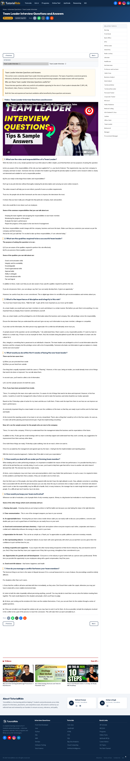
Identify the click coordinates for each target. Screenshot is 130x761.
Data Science (39, 748)
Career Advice (104, 742)
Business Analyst (109, 77)
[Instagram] (124, 3)
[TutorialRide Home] (10, 3)
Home (5, 9)
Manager (107, 132)
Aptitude (67, 3)
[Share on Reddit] (52, 18)
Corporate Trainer (109, 97)
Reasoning (77, 3)
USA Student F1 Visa (110, 112)
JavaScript (70, 728)
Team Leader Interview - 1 (12, 64)
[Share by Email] (34, 18)
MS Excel (107, 101)
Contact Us (117, 758)
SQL (36, 735)
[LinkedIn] (128, 3)
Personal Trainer (109, 93)
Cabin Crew (107, 73)
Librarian (106, 58)
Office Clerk (107, 120)
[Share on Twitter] (43, 18)
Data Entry (107, 50)
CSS (68, 735)
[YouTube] (119, 3)
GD (85, 3)
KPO (105, 42)
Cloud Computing (72, 745)
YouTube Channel (105, 748)
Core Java (70, 725)
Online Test (56, 3)
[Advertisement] (50, 38)
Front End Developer (41, 725)
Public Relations (109, 105)
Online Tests (104, 735)
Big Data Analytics (73, 742)
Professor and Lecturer (111, 69)
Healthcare (107, 62)
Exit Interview (108, 65)
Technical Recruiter (110, 89)
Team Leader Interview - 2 (57, 64)
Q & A (37, 3)
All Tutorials (103, 725)
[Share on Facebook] (47, 18)
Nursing (106, 30)
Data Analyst (108, 81)
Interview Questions (14, 9)
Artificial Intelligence (73, 748)
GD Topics (103, 745)
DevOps (37, 742)
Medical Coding (109, 109)
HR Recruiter (108, 46)
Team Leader (108, 124)
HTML (69, 732)
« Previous (8, 56)
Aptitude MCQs (104, 738)
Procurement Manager (111, 136)
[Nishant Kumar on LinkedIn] (76, 705)
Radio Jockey (108, 54)
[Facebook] (115, 3)
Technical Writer (109, 85)
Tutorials (28, 3)
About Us (99, 758)
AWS (36, 738)
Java (36, 728)
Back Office (107, 38)
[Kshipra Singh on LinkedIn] (107, 705)
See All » (94, 661)
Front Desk (107, 34)
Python (37, 732)
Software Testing (40, 745)
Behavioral (107, 128)
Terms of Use (108, 758)
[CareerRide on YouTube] (80, 705)
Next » (94, 56)
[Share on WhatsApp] (39, 18)
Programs (45, 3)
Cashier (106, 116)
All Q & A (102, 728)
